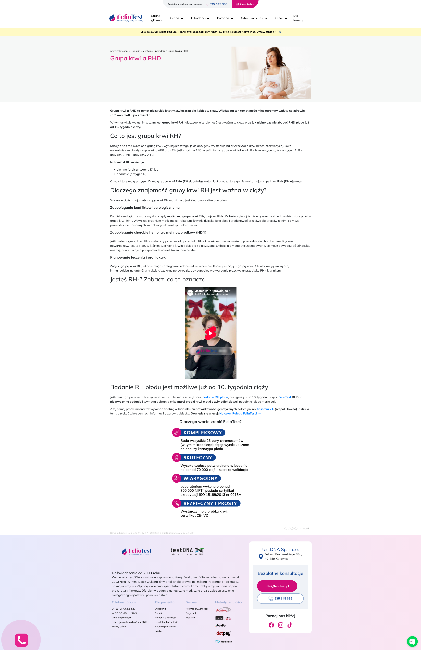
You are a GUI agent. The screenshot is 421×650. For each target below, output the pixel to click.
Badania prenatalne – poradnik (148, 51)
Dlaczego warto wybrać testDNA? (129, 622)
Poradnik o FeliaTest (165, 617)
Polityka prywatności (197, 608)
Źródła (158, 630)
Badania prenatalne (165, 626)
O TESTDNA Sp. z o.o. (123, 608)
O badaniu (160, 608)
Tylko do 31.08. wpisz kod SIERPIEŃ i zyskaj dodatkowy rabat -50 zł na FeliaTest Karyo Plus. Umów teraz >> (207, 31)
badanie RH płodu (215, 397)
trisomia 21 (265, 409)
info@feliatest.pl (277, 586)
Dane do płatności (121, 617)
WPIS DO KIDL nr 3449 (124, 613)
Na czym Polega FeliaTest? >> (240, 413)
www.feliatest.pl (119, 51)
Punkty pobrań (119, 626)
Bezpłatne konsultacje (166, 622)
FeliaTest (284, 397)
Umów (247, 4)
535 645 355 (218, 4)
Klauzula (190, 617)
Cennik (158, 613)
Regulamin (191, 613)
